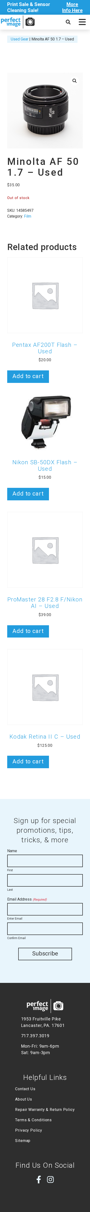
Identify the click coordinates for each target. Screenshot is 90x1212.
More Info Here (72, 7)
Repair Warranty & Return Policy (45, 1109)
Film (27, 216)
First (10, 870)
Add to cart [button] (28, 376)
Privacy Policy (28, 1130)
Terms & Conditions (33, 1120)
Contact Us (25, 1089)
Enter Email (14, 918)
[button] (82, 22)
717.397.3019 (35, 1035)
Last (10, 889)
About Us (23, 1099)
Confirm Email (16, 938)
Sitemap (22, 1140)
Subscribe (45, 953)
